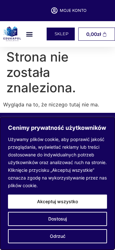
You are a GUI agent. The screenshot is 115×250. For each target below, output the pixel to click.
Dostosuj (57, 218)
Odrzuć (57, 236)
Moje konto (73, 10)
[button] (29, 34)
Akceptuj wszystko (57, 201)
